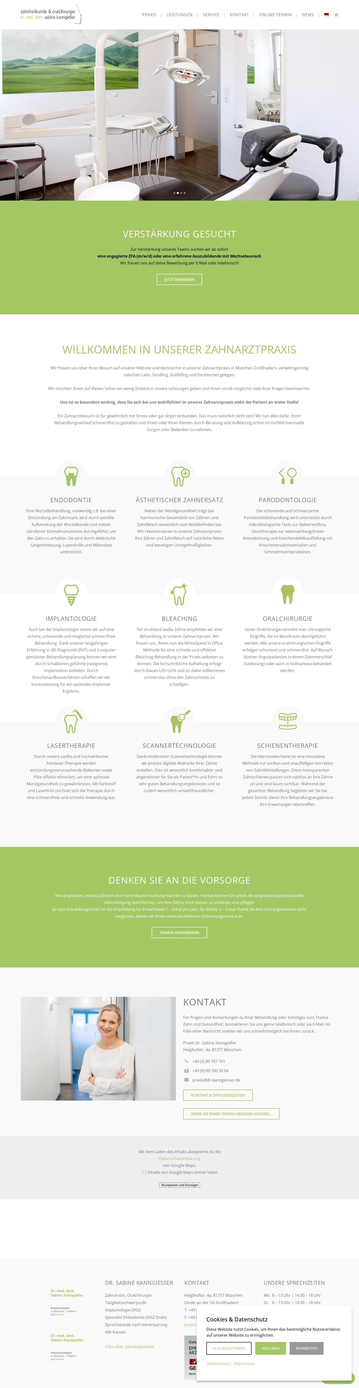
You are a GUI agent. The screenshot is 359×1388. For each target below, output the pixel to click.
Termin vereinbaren (179, 932)
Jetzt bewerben (179, 279)
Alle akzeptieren (229, 1348)
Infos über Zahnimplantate (129, 1346)
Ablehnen (271, 1348)
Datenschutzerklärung (179, 1158)
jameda (59, 1314)
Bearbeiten (306, 1348)
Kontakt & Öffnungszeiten (218, 1095)
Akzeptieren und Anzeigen (179, 1185)
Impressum (244, 1363)
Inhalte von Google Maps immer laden (182, 1172)
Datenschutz (218, 1363)
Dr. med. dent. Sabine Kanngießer (67, 1293)
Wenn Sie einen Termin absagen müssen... (231, 1113)
